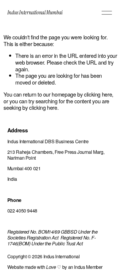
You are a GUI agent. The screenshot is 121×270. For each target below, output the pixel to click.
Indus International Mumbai (35, 12)
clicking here (98, 94)
